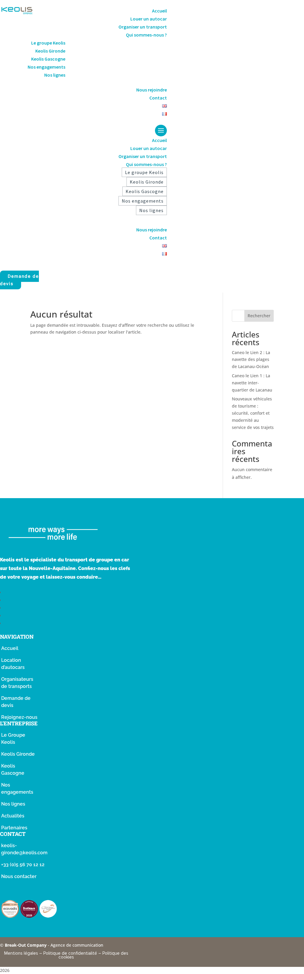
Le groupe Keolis (48, 43)
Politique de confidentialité (70, 953)
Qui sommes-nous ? (146, 35)
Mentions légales (21, 953)
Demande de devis (19, 280)
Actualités (12, 816)
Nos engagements (46, 67)
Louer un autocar (148, 19)
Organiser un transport (142, 27)
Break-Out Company (26, 945)
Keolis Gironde (50, 51)
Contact (158, 98)
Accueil (159, 11)
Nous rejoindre (151, 90)
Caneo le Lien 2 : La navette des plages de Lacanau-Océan (251, 360)
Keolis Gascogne (48, 59)
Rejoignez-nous (19, 717)
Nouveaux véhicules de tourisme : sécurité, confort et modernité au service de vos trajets (253, 413)
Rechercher (259, 315)
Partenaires (14, 828)
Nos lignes (54, 75)
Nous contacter (19, 876)
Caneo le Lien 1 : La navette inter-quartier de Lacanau (252, 383)
